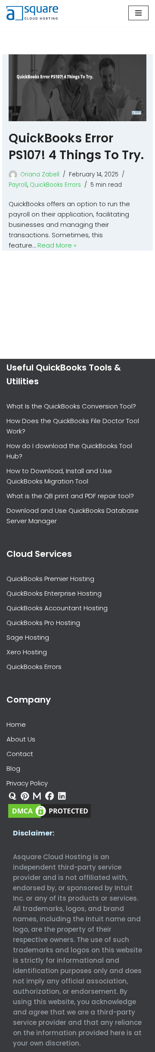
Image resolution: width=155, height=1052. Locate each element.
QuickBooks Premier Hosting (50, 578)
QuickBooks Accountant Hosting (57, 607)
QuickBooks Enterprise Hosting (54, 593)
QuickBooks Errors (55, 185)
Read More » (57, 245)
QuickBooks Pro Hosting (43, 622)
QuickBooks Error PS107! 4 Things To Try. (76, 146)
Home (16, 724)
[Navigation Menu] (138, 13)
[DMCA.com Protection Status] (49, 817)
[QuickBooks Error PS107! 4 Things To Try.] (77, 87)
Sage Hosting (27, 637)
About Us (20, 739)
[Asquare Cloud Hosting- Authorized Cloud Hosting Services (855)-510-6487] (32, 13)
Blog (13, 768)
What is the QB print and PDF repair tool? (70, 495)
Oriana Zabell (39, 174)
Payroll (18, 185)
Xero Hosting (26, 651)
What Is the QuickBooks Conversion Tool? (71, 406)
